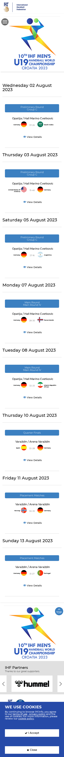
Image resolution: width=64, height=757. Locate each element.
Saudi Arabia (48, 125)
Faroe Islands (49, 320)
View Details (34, 136)
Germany (16, 125)
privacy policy (37, 714)
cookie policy (26, 718)
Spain (18, 448)
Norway (17, 510)
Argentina (48, 255)
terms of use (20, 714)
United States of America (14, 190)
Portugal (47, 573)
